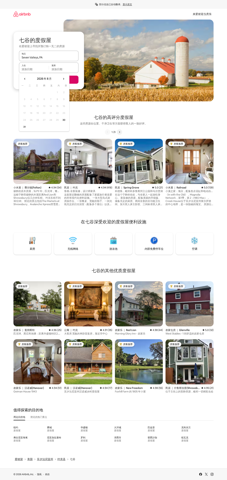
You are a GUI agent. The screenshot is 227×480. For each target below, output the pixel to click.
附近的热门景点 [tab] (39, 417)
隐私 (39, 474)
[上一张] (107, 132)
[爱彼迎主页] (22, 14)
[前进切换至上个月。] (25, 79)
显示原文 (127, 4)
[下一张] (119, 132)
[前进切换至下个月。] (64, 79)
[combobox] (49, 57)
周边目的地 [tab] (19, 417)
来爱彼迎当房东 (202, 14)
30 (64, 119)
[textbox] (34, 69)
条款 (47, 474)
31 (24, 126)
